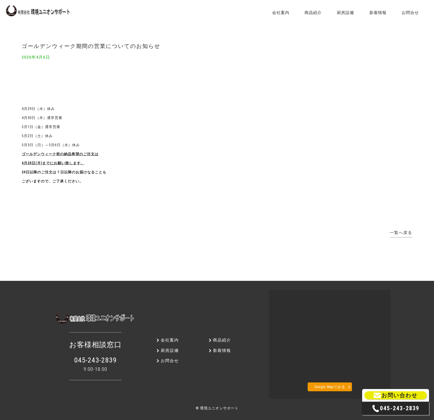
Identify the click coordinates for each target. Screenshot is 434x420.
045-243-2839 (95, 360)
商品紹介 (59, 35)
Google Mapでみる (329, 387)
